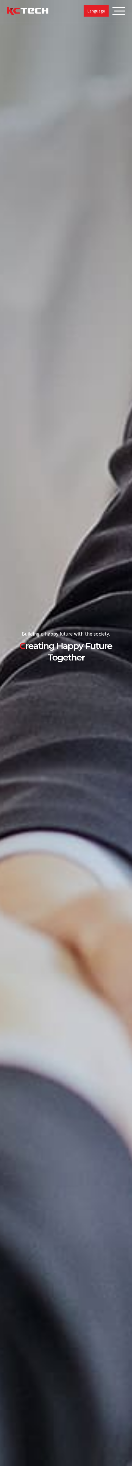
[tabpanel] (66, 733)
